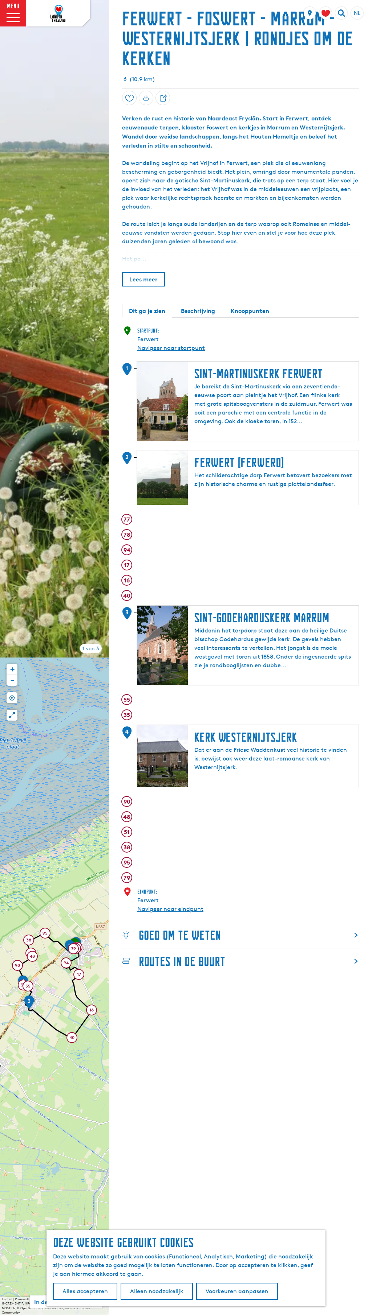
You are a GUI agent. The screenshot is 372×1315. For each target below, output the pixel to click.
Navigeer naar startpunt (171, 348)
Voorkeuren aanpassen (237, 1291)
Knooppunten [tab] (250, 310)
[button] (66, 964)
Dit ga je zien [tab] (147, 310)
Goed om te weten (180, 935)
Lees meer (143, 279)
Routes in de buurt (182, 961)
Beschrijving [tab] (198, 310)
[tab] (91, 648)
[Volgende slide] (100, 328)
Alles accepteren (85, 1291)
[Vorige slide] (8, 328)
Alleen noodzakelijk (156, 1291)
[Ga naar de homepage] (58, 13)
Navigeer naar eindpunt (170, 909)
